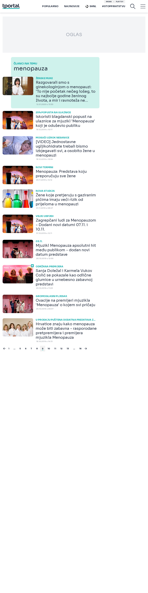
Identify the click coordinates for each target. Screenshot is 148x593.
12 (61, 348)
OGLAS (74, 34)
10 (49, 348)
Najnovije (71, 6)
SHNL (93, 6)
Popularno (50, 6)
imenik (109, 2)
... (14, 348)
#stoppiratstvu (113, 6)
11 (55, 348)
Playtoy (119, 2)
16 (80, 348)
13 (68, 348)
